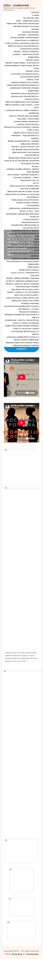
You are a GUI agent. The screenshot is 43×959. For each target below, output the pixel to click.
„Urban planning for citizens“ (25, 82)
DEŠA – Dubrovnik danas (27, 21)
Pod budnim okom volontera (25, 150)
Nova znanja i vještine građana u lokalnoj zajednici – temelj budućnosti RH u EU (23, 177)
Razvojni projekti (30, 32)
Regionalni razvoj (30, 222)
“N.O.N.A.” (35, 166)
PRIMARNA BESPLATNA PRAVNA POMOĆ (22, 343)
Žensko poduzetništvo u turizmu (23, 141)
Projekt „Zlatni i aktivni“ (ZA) (25, 147)
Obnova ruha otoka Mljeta (26, 133)
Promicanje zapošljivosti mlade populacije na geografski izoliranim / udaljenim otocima (21, 161)
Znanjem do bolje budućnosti (25, 94)
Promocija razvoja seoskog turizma (21, 127)
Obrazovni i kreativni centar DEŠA (23, 24)
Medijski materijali (22, 346)
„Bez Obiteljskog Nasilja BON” (25, 290)
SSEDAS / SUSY (33, 80)
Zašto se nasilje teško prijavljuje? (22, 298)
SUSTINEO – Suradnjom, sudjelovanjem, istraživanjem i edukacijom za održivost (25, 38)
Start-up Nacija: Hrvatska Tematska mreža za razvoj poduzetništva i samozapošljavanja (22, 46)
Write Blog (17, 954)
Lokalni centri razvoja (28, 124)
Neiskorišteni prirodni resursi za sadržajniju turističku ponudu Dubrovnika (23, 88)
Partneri (17, 26)
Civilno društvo (31, 220)
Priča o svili (33, 130)
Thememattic (32, 954)
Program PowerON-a (29, 312)
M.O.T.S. (36, 183)
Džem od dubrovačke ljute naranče (22, 102)
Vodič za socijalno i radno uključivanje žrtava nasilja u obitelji (25, 331)
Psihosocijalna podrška (27, 287)
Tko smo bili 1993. (31, 18)
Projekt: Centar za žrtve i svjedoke (22, 284)
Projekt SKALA (32, 60)
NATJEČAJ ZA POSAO (30, 26)
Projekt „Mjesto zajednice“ (26, 52)
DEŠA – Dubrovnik (16, 5)
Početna (35, 12)
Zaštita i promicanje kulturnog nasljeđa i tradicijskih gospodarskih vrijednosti (24, 119)
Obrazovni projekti (30, 144)
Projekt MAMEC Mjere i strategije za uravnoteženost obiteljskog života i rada (22, 66)
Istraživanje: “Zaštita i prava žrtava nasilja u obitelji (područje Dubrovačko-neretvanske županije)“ (22, 323)
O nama (35, 15)
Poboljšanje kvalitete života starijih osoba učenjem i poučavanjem (25, 203)
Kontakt (35, 346)
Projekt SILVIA (32, 71)
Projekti (35, 29)
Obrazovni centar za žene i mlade (23, 192)
